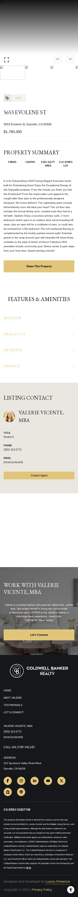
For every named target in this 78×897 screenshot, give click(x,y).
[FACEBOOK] (8, 781)
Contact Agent (39, 475)
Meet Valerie (13, 697)
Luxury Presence (58, 881)
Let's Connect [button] (39, 634)
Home (7, 690)
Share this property (39, 266)
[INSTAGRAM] (21, 781)
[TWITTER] (61, 781)
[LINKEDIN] (34, 781)
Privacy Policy (42, 890)
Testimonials (13, 705)
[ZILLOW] (8, 792)
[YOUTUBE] (48, 781)
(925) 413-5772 (13, 449)
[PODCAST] (21, 792)
